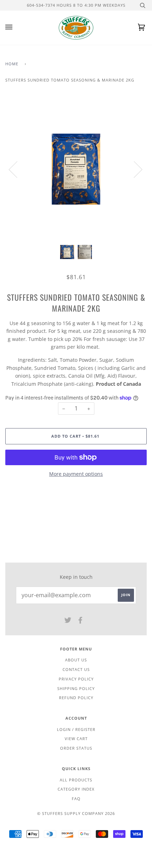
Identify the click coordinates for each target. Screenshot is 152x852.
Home (11, 63)
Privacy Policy (76, 679)
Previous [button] (17, 169)
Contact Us (76, 669)
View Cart (76, 738)
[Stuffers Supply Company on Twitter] (68, 621)
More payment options (76, 473)
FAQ (76, 798)
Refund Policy (76, 697)
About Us (76, 659)
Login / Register (76, 729)
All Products (76, 779)
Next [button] (134, 169)
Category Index (76, 789)
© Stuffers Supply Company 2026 (76, 813)
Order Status (76, 748)
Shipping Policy (76, 688)
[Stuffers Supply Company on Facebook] (80, 621)
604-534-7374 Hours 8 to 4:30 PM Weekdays (76, 5)
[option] (76, 169)
